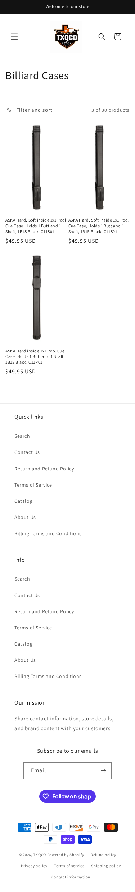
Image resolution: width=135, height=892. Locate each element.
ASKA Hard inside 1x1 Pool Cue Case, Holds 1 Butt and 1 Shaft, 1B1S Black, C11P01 (35, 356)
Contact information (70, 876)
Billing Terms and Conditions (48, 533)
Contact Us (27, 452)
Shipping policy (106, 865)
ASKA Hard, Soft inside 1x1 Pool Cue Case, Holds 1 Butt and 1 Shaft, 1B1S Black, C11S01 (35, 225)
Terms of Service (33, 485)
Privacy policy (34, 865)
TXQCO (39, 854)
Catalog (23, 501)
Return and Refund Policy (44, 468)
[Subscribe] (103, 770)
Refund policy (103, 854)
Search (22, 436)
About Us (25, 517)
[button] (14, 37)
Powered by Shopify (65, 854)
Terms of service (69, 865)
